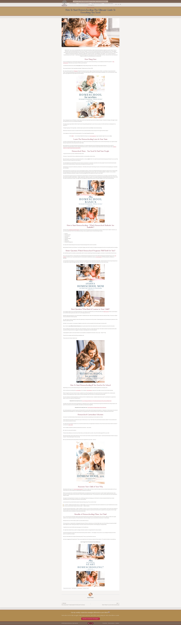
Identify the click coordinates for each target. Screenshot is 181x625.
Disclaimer (117, 623)
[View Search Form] (120, 4)
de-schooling (89, 390)
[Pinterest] (92, 623)
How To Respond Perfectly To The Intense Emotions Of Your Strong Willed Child (96, 400)
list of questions (93, 136)
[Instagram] (90, 623)
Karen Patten (91, 14)
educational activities (67, 588)
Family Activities (90, 7)
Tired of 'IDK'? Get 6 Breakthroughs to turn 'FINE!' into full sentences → (90, 1)
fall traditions (74, 588)
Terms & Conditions (111, 623)
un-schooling (78, 390)
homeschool (80, 588)
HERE (73, 136)
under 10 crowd (85, 588)
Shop (118, 4)
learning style (106, 311)
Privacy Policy (105, 623)
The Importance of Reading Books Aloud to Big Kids (96, 407)
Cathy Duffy (70, 424)
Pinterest (76, 71)
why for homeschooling (78, 489)
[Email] (88, 623)
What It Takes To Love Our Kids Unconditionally (110, 604)
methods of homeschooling (74, 229)
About (116, 4)
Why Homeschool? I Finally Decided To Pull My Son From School (73, 604)
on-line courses (99, 256)
